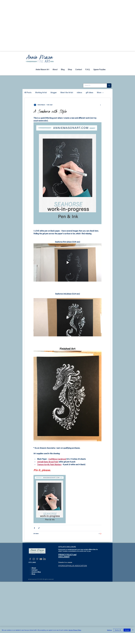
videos (79, 93)
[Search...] (109, 85)
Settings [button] (109, 630)
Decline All (118, 630)
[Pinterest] (37, 559)
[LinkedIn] (44, 559)
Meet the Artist (66, 93)
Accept (127, 630)
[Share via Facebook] (34, 528)
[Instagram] (33, 559)
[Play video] (67, 262)
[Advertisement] (55, 13)
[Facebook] (30, 559)
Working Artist (41, 93)
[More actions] (100, 105)
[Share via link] (39, 528)
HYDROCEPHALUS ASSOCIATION (72, 566)
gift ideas (89, 93)
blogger (54, 93)
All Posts (28, 93)
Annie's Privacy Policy (75, 630)
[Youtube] (40, 559)
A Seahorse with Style (50, 111)
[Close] (133, 630)
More (99, 93)
